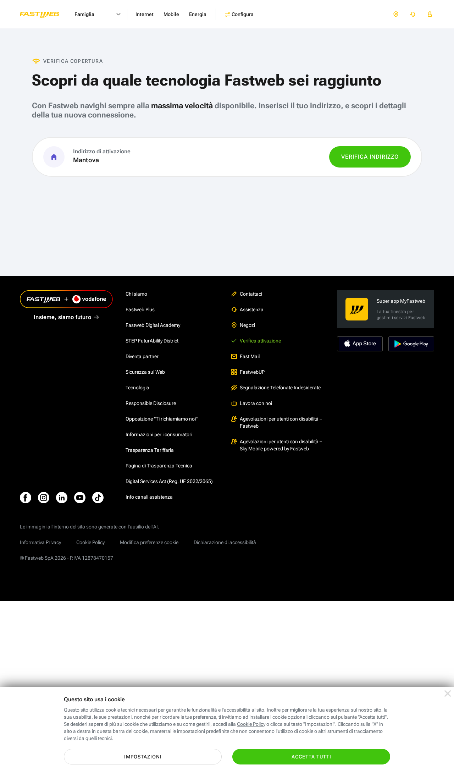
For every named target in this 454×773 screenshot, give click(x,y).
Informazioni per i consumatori (159, 434)
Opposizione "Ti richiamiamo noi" (162, 419)
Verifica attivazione (260, 341)
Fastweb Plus (140, 309)
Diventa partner (142, 356)
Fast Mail (250, 356)
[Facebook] (25, 497)
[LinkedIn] (61, 497)
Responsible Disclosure (151, 403)
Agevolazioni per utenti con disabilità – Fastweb (281, 422)
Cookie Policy (90, 542)
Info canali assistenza (149, 497)
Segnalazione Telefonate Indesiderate (280, 387)
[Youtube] (79, 497)
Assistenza (252, 309)
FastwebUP (252, 372)
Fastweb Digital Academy (153, 325)
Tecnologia (137, 387)
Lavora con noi (256, 403)
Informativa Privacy (40, 542)
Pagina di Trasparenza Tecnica (159, 465)
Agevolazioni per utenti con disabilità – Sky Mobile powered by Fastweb (281, 445)
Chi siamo (136, 294)
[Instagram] (43, 497)
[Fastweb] (45, 14)
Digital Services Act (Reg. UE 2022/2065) (169, 481)
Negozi (247, 325)
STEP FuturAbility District (152, 341)
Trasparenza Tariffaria (150, 450)
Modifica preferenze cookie (149, 542)
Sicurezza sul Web (145, 372)
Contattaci (251, 294)
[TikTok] (98, 497)
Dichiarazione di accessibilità (225, 542)
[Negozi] (396, 14)
